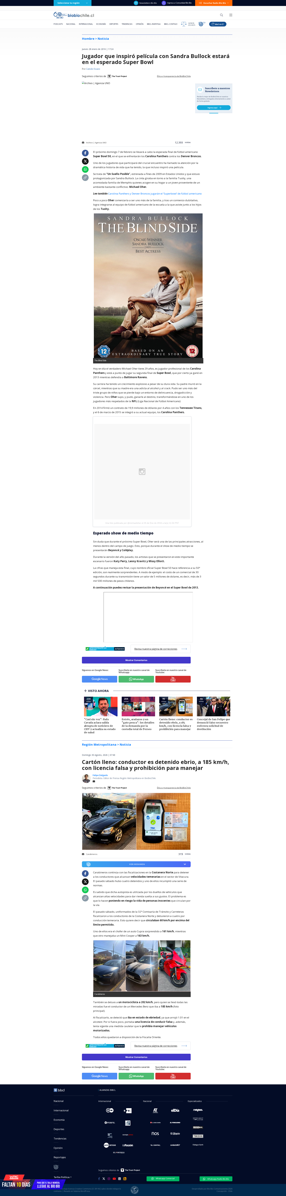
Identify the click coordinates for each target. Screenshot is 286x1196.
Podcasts (58, 24)
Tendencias (127, 24)
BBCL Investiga (154, 24)
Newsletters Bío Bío (148, 3)
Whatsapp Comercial (165, 1178)
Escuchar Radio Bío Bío (214, 3)
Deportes (113, 24)
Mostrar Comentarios (136, 660)
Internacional (86, 24)
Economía (101, 24)
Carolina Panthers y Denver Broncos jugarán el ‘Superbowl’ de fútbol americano (155, 193)
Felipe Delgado (100, 775)
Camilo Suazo (93, 69)
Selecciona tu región (68, 2)
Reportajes (60, 1157)
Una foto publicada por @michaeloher (123, 523)
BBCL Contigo (170, 24)
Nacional (70, 24)
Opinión (139, 24)
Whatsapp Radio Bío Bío (218, 1179)
